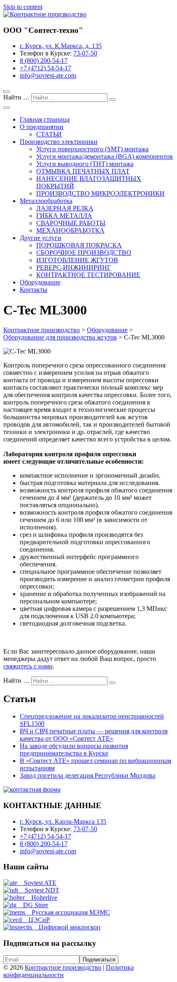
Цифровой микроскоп (66, 927)
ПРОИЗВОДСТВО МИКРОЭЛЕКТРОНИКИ (100, 193)
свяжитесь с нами (28, 666)
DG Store (32, 904)
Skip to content (22, 6)
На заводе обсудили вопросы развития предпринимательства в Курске (74, 749)
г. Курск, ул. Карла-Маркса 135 (63, 821)
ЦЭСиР (36, 919)
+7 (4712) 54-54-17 (45, 68)
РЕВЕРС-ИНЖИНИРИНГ (73, 267)
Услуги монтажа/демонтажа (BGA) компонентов (104, 156)
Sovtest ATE (36, 882)
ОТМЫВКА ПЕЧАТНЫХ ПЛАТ (83, 171)
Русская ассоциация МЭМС (67, 912)
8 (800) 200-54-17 (44, 60)
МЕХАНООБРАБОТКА (70, 230)
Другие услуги (40, 237)
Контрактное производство (63, 967)
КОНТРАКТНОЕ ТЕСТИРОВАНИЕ (88, 274)
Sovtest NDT (38, 890)
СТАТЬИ (49, 134)
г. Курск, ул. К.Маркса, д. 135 (61, 45)
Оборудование (40, 282)
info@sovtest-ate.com (48, 75)
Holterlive (41, 897)
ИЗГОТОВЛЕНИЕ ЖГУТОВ (77, 259)
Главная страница (45, 119)
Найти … (17, 97)
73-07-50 (85, 53)
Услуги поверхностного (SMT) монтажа (92, 149)
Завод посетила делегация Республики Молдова (87, 775)
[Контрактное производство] (44, 14)
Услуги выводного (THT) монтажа (84, 163)
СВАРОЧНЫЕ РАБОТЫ (70, 223)
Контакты (33, 289)
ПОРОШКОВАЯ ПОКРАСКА (79, 245)
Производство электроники (59, 141)
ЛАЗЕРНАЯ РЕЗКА (64, 208)
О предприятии (41, 126)
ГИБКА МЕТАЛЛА (64, 215)
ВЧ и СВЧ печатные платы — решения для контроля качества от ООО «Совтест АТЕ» (94, 735)
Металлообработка (46, 200)
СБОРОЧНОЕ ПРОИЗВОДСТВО (83, 252)
